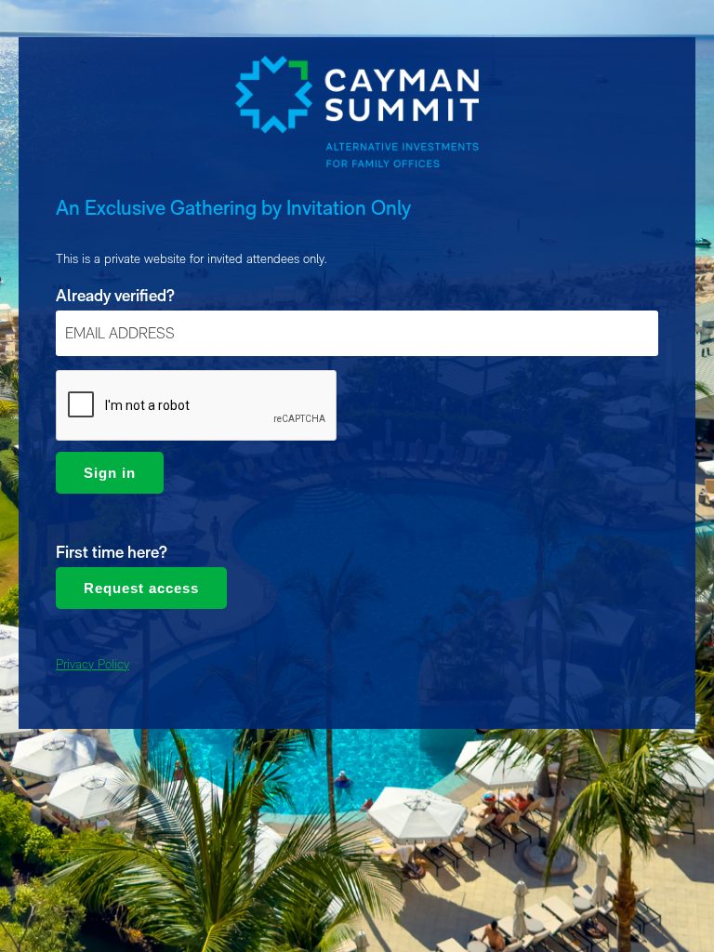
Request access (141, 588)
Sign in (110, 473)
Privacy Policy (92, 663)
